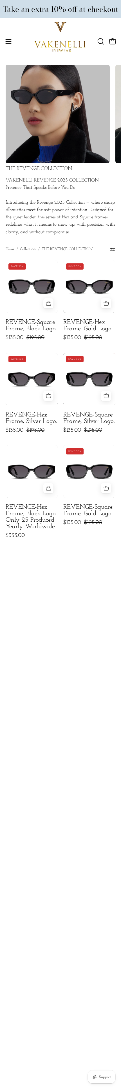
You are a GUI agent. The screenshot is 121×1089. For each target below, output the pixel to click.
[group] (60, 9)
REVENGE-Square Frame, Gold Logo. (88, 510)
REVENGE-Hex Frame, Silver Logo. (31, 418)
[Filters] (112, 249)
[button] (100, 41)
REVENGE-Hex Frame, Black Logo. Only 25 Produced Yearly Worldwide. (31, 517)
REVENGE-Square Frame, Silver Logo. (89, 418)
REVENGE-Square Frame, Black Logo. (31, 325)
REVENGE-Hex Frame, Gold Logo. (88, 325)
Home (10, 249)
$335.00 (15, 535)
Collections (28, 249)
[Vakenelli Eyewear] (60, 41)
